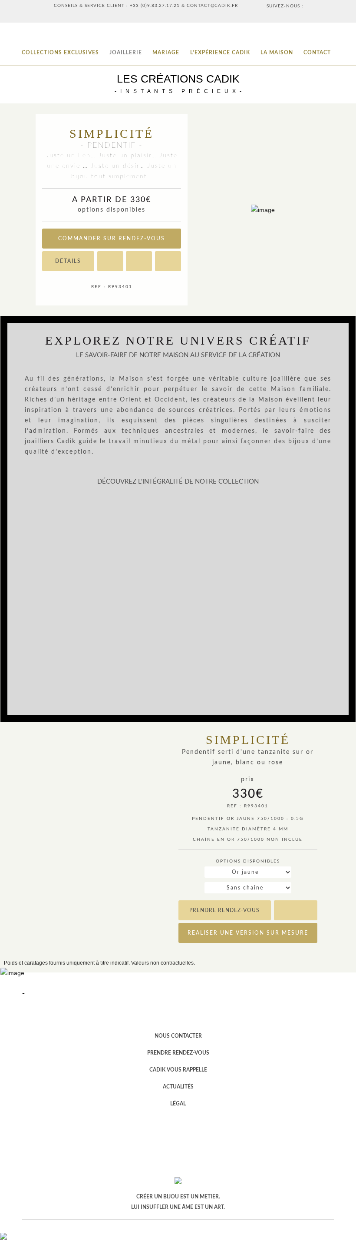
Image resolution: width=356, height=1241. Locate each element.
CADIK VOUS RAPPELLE (178, 1069)
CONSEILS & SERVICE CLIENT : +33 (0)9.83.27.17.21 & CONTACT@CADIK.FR (146, 5)
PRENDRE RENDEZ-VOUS (178, 1052)
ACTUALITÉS (178, 1086)
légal (178, 1103)
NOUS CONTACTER (178, 1036)
